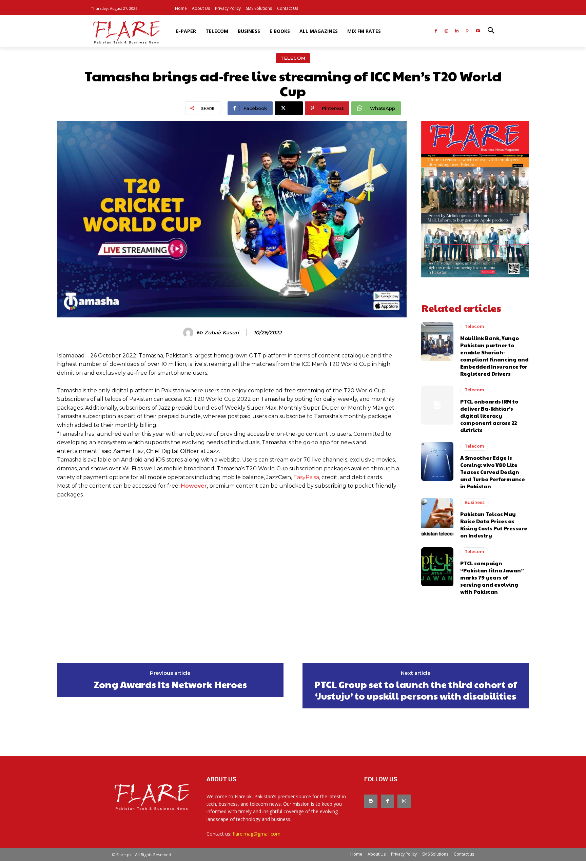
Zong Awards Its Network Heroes (170, 684)
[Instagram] (446, 31)
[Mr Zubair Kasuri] (189, 333)
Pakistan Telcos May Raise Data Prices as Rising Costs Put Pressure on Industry (493, 524)
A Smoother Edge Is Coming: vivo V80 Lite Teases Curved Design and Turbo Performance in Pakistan (492, 472)
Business (475, 502)
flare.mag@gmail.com (256, 833)
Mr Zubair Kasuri (217, 333)
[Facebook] (436, 31)
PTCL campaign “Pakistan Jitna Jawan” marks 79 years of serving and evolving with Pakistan (492, 577)
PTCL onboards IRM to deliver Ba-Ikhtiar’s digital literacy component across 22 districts (489, 415)
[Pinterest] (467, 31)
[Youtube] (478, 31)
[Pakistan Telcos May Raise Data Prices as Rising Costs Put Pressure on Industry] (437, 517)
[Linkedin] (457, 31)
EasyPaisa (306, 477)
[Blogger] (370, 801)
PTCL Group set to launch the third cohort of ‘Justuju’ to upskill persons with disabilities (415, 690)
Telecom (293, 58)
